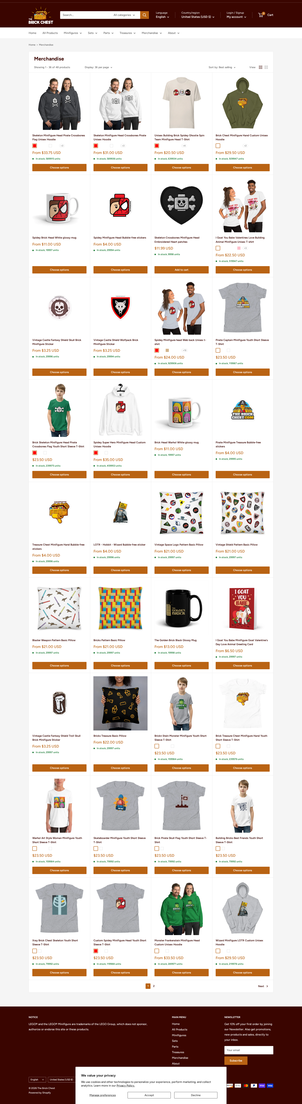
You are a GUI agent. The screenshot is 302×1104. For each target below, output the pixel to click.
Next (261, 986)
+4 (184, 146)
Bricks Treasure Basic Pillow (110, 735)
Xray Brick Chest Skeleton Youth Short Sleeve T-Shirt (55, 942)
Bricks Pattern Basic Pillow (109, 640)
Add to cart (181, 269)
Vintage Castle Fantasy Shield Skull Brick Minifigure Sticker (56, 342)
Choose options (59, 167)
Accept (149, 1095)
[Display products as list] (266, 67)
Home (32, 33)
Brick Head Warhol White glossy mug (176, 442)
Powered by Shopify (40, 1092)
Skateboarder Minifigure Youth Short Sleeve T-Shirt (120, 840)
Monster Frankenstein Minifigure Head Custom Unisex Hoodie (177, 942)
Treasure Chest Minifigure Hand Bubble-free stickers (58, 546)
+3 (62, 146)
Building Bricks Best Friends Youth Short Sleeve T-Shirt (239, 840)
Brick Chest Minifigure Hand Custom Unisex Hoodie (242, 137)
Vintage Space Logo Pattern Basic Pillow (178, 544)
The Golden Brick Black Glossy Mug (175, 640)
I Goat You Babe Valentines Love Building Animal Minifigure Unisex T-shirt (240, 239)
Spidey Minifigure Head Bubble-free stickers (120, 237)
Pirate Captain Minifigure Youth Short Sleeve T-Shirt (242, 342)
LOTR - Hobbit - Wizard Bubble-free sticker (119, 544)
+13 (184, 350)
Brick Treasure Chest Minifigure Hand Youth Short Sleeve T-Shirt (241, 737)
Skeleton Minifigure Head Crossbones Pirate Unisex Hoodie (120, 137)
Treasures (126, 33)
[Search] (144, 15)
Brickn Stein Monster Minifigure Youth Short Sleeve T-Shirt (180, 737)
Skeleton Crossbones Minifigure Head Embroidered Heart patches (176, 239)
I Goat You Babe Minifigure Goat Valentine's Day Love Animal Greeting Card (242, 642)
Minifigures (71, 33)
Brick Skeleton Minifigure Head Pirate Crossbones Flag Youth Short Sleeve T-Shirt (58, 444)
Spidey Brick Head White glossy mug (54, 237)
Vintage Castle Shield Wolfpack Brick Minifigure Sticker (116, 342)
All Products (50, 33)
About (172, 33)
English (34, 1079)
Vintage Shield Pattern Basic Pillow (237, 544)
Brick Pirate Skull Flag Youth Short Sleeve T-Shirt (180, 840)
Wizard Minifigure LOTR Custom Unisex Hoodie (239, 942)
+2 (245, 146)
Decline (196, 1095)
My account (235, 17)
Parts (106, 33)
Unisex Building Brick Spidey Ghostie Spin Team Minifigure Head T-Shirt (179, 137)
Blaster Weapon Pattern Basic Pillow (54, 640)
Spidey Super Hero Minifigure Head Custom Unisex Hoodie (120, 444)
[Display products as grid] (260, 67)
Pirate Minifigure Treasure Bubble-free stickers (238, 444)
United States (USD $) (61, 1079)
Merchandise (150, 33)
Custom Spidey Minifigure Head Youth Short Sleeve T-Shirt (120, 942)
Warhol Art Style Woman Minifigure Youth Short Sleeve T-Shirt (57, 840)
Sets (91, 33)
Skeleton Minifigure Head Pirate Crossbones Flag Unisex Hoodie (58, 137)
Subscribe (236, 1060)
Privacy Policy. (126, 1085)
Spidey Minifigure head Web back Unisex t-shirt (180, 342)
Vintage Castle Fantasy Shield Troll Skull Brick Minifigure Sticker (56, 737)
